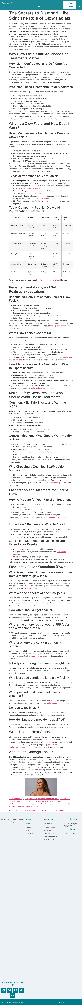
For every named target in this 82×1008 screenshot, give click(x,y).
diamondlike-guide (23, 810)
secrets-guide (46, 810)
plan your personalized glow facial (31, 747)
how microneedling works (49, 193)
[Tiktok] (21, 990)
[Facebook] (3, 990)
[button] (38, 5)
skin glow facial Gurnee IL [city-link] (27, 806)
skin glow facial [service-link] (31, 799)
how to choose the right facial (48, 280)
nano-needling (36, 656)
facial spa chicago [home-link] (16, 799)
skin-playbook (58, 810)
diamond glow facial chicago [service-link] (50, 799)
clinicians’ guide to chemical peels (42, 198)
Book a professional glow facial (55, 483)
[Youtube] (12, 995)
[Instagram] (15, 990)
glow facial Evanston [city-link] (45, 804)
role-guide (36, 810)
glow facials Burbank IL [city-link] (54, 801)
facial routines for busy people (43, 388)
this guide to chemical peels (23, 605)
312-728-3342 (69, 833)
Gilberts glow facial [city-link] (36, 801)
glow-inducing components (31, 119)
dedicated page (30, 588)
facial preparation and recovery (59, 703)
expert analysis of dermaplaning (26, 188)
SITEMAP (61, 1002)
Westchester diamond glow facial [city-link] (22, 804)
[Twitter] (9, 990)
